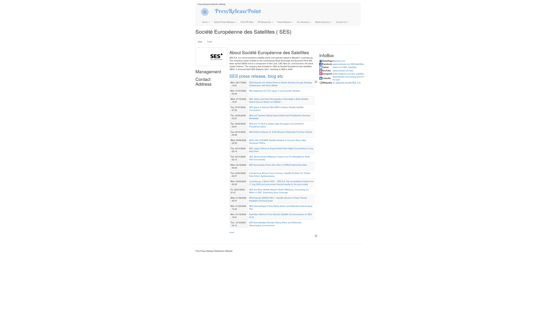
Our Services (303, 22)
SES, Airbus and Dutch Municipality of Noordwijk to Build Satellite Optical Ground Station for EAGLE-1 (278, 100)
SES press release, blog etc (256, 76)
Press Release (284, 22)
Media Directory (322, 22)
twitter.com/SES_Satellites (344, 67)
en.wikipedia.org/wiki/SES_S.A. (347, 82)
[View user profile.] (216, 56)
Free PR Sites (247, 22)
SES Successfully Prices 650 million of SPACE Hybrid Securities (278, 164)
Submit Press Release (224, 22)
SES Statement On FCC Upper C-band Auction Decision (274, 90)
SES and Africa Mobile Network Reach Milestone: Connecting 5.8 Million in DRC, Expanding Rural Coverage (279, 191)
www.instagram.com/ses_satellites (348, 73)
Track (209, 41)
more (231, 232)
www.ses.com (339, 60)
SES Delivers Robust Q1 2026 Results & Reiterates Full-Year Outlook (280, 131)
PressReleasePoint (238, 12)
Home (205, 22)
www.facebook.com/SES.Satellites (348, 64)
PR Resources (264, 22)
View (201, 42)
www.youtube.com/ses (343, 70)
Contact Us (341, 22)
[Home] (207, 11)
